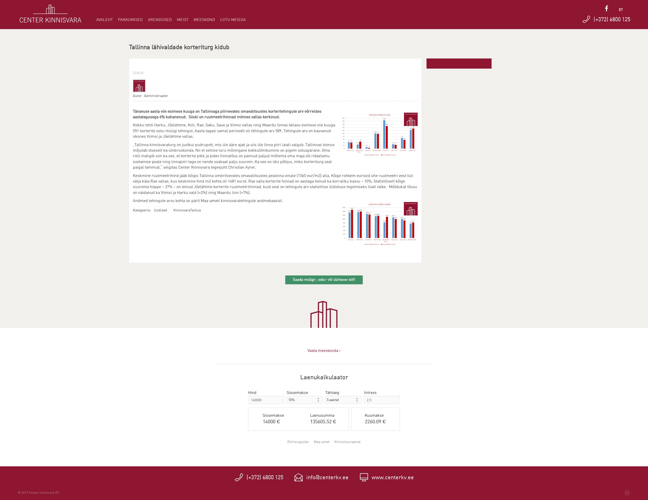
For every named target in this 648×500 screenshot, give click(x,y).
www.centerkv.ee (393, 478)
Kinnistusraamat (347, 442)
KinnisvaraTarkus (187, 210)
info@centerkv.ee (327, 478)
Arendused (160, 20)
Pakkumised (130, 20)
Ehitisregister (298, 442)
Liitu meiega (233, 20)
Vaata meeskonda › (324, 351)
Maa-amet (322, 442)
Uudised (160, 210)
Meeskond (204, 20)
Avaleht (104, 20)
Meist (183, 20)
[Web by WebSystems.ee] (627, 493)
